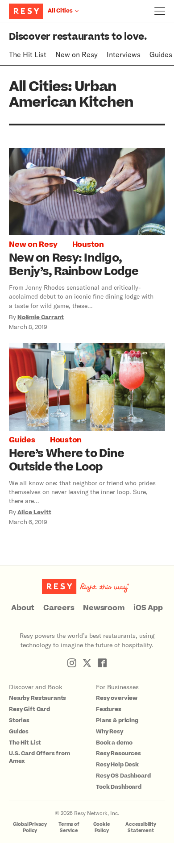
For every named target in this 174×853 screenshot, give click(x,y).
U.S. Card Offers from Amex (39, 757)
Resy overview (116, 698)
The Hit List (27, 54)
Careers (58, 608)
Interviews (124, 54)
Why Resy (109, 732)
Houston (88, 244)
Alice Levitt (34, 512)
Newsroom (103, 608)
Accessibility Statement (140, 827)
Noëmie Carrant (40, 317)
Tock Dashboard (118, 787)
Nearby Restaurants (37, 698)
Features (108, 709)
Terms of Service (68, 827)
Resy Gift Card (29, 709)
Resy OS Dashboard (123, 776)
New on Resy (76, 54)
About (22, 608)
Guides (160, 54)
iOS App (147, 608)
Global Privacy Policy (30, 827)
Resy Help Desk (117, 765)
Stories (19, 720)
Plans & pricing (117, 720)
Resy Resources (118, 753)
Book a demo (114, 743)
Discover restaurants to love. (78, 36)
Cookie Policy (101, 827)
